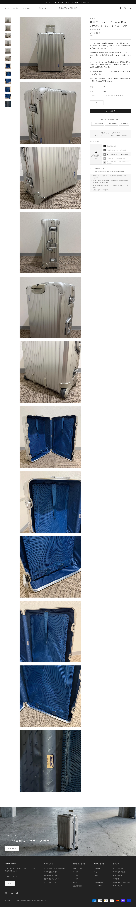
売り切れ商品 (77, 886)
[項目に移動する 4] (8, 43)
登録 (9, 883)
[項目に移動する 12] (8, 104)
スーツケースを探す (12, 8)
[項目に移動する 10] (8, 89)
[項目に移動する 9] (8, 81)
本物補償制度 (113, 124)
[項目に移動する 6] (8, 58)
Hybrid (96, 879)
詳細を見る (12, 848)
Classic (96, 875)
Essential (97, 868)
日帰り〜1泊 (77, 868)
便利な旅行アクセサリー (52, 879)
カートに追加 (110, 111)
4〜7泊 (75, 879)
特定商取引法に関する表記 (122, 882)
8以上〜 (76, 882)
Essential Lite (98, 882)
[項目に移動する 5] (8, 51)
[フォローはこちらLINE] (17, 893)
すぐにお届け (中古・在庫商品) (54, 868)
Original (96, 872)
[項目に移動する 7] (8, 66)
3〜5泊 (75, 875)
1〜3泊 (75, 872)
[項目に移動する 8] (8, 74)
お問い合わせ (42, 8)
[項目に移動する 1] (8, 20)
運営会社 (116, 879)
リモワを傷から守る (51, 872)
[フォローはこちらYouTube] (12, 893)
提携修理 (125, 124)
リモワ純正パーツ (50, 882)
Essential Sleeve (99, 886)
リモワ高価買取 (118, 868)
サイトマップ (117, 886)
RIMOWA (93, 18)
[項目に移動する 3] (8, 35)
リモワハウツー (28, 8)
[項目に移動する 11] (8, 97)
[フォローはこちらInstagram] (6, 893)
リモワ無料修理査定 (119, 872)
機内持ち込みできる (51, 875)
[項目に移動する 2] (8, 28)
